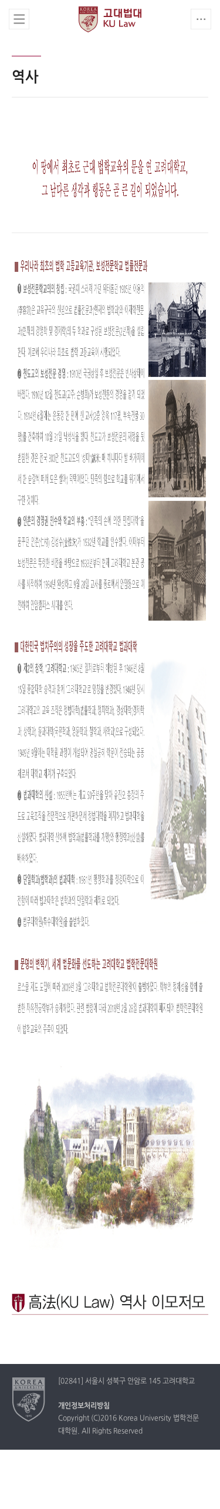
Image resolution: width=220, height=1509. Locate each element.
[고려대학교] (29, 1399)
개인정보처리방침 (84, 1406)
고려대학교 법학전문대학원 (110, 19)
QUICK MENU (201, 19)
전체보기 (19, 19)
